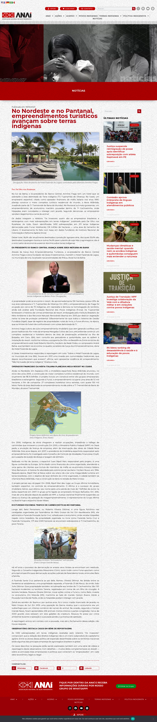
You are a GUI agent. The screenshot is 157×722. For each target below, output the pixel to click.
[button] (22, 668)
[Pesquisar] (133, 8)
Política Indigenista (134, 16)
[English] (2, 2)
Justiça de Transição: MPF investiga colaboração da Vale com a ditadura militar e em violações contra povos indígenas (122, 302)
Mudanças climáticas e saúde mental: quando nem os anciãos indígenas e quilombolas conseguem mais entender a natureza (122, 251)
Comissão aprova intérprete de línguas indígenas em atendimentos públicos (120, 201)
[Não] (153, 719)
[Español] (13, 2)
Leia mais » (111, 161)
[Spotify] (152, 8)
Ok (133, 719)
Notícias (97, 19)
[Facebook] (143, 8)
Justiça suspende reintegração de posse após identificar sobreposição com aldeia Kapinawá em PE (121, 151)
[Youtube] (148, 8)
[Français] (5, 2)
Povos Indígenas (88, 16)
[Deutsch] (8, 2)
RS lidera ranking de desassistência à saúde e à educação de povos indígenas (122, 351)
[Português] (10, 2)
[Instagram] (138, 8)
